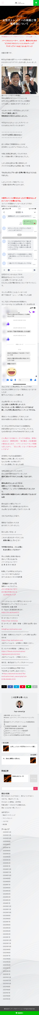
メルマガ (5, 821)
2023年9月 (7, 915)
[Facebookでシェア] (10, 686)
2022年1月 (6, 974)
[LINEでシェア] (28, 686)
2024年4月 (7, 894)
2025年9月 (7, 841)
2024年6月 (7, 887)
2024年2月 (7, 900)
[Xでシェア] (4, 686)
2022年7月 (6, 955)
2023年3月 (7, 934)
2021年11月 (7, 980)
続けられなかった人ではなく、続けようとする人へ (18, 796)
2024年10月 (7, 875)
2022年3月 (7, 968)
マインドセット (7, 818)
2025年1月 (6, 866)
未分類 (5, 824)
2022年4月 (7, 965)
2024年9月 (7, 878)
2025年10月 (7, 838)
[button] (34, 686)
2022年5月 (7, 962)
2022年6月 (7, 959)
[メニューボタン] (3, 3)
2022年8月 (7, 952)
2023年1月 (6, 937)
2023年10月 (7, 912)
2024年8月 (7, 881)
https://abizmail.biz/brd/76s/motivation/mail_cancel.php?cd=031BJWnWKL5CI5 (14, 676)
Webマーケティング (9, 815)
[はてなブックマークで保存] (16, 686)
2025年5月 (7, 854)
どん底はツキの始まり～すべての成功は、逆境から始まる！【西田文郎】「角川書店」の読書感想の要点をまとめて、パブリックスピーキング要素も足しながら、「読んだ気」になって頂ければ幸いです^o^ (19, 443)
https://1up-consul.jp (10, 621)
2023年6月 (7, 925)
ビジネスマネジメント (9, 592)
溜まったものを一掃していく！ (11, 808)
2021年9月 (6, 986)
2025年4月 (7, 857)
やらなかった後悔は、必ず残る (11, 802)
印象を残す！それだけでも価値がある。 (14, 805)
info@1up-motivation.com (12, 629)
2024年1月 (6, 903)
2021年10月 (7, 983)
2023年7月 (6, 921)
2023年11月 (7, 909)
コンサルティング (9, 595)
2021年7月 (6, 993)
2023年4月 (7, 931)
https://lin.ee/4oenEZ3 (10, 612)
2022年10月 (7, 946)
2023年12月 (7, 906)
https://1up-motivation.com (12, 640)
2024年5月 (7, 891)
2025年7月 (6, 847)
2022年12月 (7, 940)
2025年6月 (7, 850)
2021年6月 (6, 996)
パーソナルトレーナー (9, 589)
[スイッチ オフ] (36, 2)
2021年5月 (6, 999)
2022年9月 (7, 949)
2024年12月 (7, 869)
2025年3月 (7, 860)
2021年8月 (6, 989)
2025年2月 (7, 863)
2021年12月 (7, 977)
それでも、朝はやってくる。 (11, 799)
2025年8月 (7, 844)
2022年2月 (7, 971)
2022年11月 (7, 943)
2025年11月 (7, 835)
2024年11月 (7, 872)
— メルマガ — (19, 16)
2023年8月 (7, 918)
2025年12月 (7, 832)
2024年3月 (7, 897)
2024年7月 (6, 884)
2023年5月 (7, 928)
